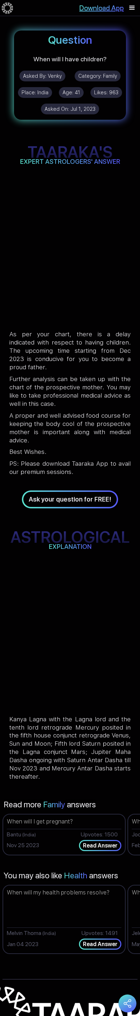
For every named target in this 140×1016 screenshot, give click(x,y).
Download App (101, 8)
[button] (132, 8)
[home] (7, 8)
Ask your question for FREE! (70, 499)
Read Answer (100, 845)
